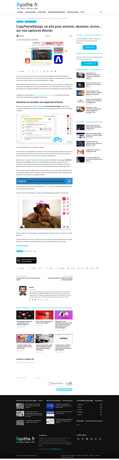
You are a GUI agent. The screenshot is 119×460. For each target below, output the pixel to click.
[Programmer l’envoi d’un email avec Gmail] (80, 152)
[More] (55, 71)
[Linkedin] (44, 71)
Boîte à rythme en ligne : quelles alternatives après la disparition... (94, 127)
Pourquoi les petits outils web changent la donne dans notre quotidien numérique (44, 347)
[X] (32, 71)
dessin (34, 251)
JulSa (77, 424)
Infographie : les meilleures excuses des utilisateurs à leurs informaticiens (64, 405)
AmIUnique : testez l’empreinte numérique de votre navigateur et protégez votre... (93, 110)
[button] (101, 12)
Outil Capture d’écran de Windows (44, 95)
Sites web (24, 18)
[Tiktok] (100, 439)
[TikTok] (41, 299)
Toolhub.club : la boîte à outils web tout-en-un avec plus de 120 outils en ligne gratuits (63, 347)
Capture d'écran (28, 251)
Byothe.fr (18, 18)
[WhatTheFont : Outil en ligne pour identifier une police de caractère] (20, 406)
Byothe (21, 36)
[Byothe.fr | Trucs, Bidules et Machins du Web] (30, 6)
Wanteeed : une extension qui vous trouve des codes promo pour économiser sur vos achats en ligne (63, 325)
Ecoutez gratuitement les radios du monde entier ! (64, 412)
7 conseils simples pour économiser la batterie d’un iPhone (94, 159)
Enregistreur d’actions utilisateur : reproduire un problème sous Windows (64, 421)
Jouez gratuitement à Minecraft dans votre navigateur (60, 279)
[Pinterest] (36, 71)
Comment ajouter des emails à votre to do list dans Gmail (24, 346)
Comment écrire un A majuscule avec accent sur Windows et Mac (94, 143)
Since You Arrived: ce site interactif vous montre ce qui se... (93, 84)
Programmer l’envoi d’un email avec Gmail (28, 279)
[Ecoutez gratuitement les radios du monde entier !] (50, 413)
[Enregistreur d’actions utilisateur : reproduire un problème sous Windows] (50, 421)
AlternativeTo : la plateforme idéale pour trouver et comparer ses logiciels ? (93, 75)
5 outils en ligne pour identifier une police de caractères (33, 421)
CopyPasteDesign (39, 106)
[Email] (47, 71)
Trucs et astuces (31, 21)
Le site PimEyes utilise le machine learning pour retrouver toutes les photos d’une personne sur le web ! (33, 414)
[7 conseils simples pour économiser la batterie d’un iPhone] (80, 159)
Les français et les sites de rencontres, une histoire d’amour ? (24, 323)
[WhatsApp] (40, 71)
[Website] (46, 299)
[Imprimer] (51, 71)
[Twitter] (78, 439)
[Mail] (35, 299)
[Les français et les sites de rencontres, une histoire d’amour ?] (25, 314)
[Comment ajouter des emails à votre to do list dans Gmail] (25, 338)
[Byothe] (17, 36)
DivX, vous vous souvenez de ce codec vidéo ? (44, 322)
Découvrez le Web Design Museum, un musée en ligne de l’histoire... (94, 135)
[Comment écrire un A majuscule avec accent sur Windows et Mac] (80, 144)
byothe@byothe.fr (55, 449)
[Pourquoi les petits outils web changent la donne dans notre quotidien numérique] (44, 338)
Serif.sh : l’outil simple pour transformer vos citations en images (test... (94, 100)
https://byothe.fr (32, 289)
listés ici (46, 186)
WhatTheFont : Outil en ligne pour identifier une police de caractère (32, 405)
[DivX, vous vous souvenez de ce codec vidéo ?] (44, 314)
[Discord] (87, 439)
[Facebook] (29, 71)
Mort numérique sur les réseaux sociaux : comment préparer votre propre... (94, 92)
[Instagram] (32, 299)
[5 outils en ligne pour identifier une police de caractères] (20, 422)
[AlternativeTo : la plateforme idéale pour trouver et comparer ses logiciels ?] (80, 75)
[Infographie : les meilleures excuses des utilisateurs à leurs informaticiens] (50, 406)
